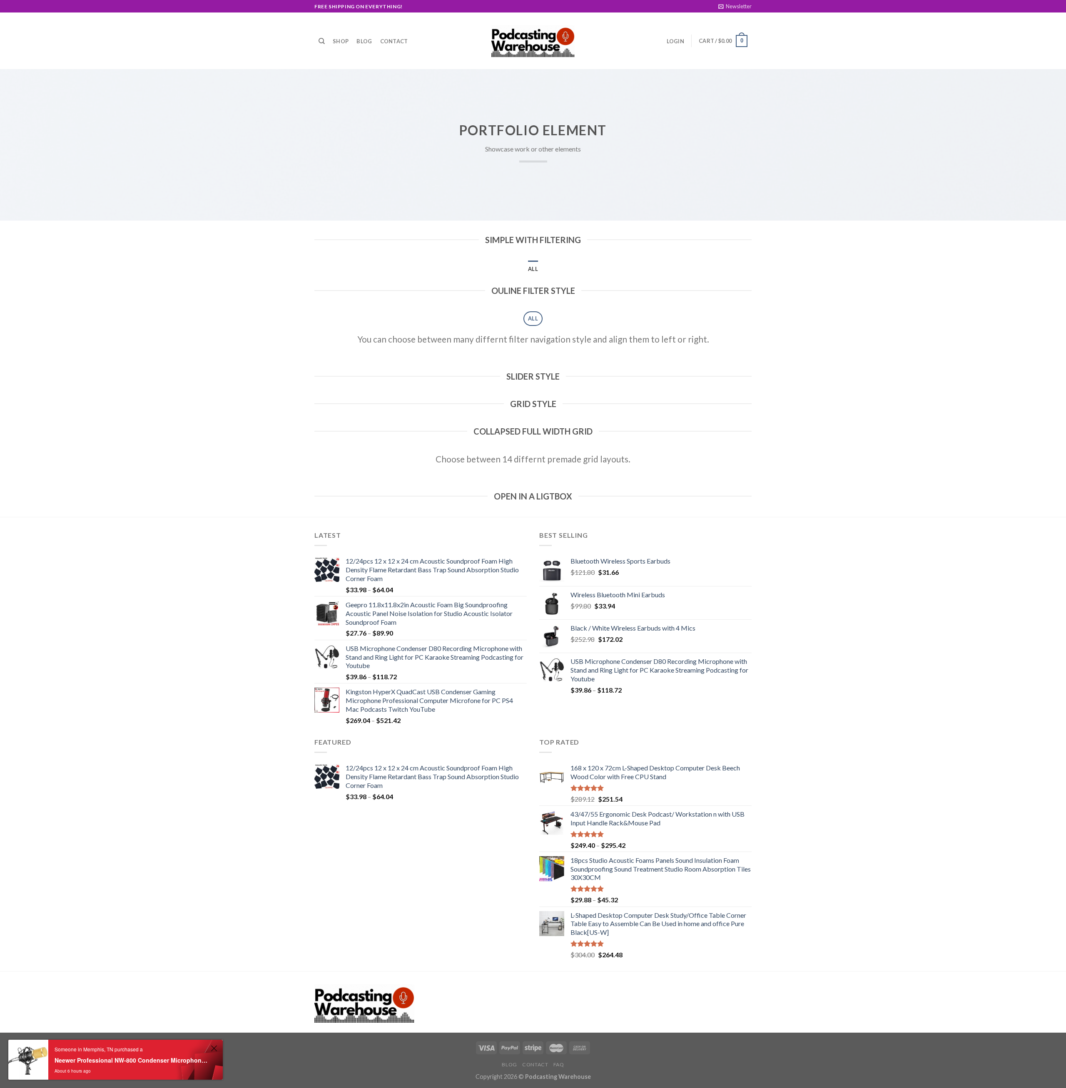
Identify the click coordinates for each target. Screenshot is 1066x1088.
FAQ (558, 1064)
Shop (341, 41)
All (533, 269)
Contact (394, 41)
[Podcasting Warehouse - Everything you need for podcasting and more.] (533, 41)
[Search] (321, 41)
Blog (364, 41)
